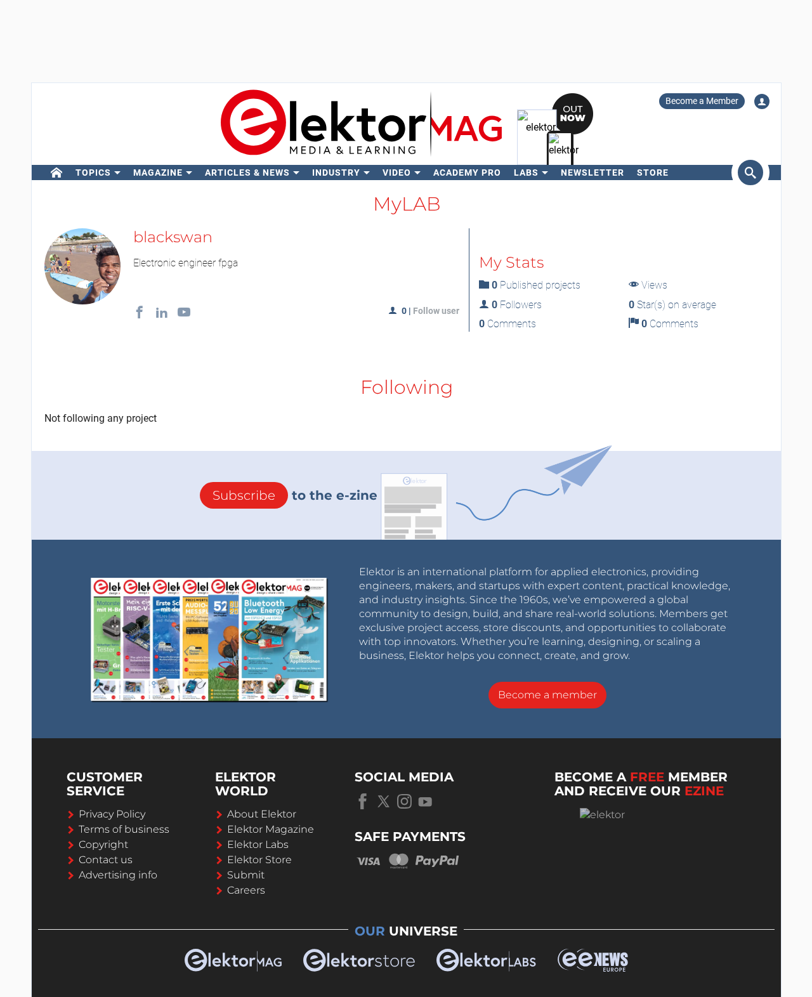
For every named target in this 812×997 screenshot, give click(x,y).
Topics (93, 172)
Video (397, 172)
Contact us (106, 860)
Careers (246, 890)
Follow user (436, 311)
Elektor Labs (258, 844)
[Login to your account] (761, 101)
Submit (246, 875)
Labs (526, 172)
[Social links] (139, 313)
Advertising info (118, 875)
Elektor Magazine (270, 829)
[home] (57, 172)
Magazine (158, 172)
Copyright (103, 844)
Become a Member (701, 101)
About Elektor (261, 814)
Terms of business (124, 829)
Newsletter (592, 172)
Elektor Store (259, 860)
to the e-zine (295, 495)
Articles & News (247, 172)
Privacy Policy (112, 814)
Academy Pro (467, 172)
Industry (336, 172)
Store (653, 172)
